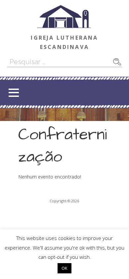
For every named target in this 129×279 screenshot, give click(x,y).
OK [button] (64, 268)
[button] (13, 92)
